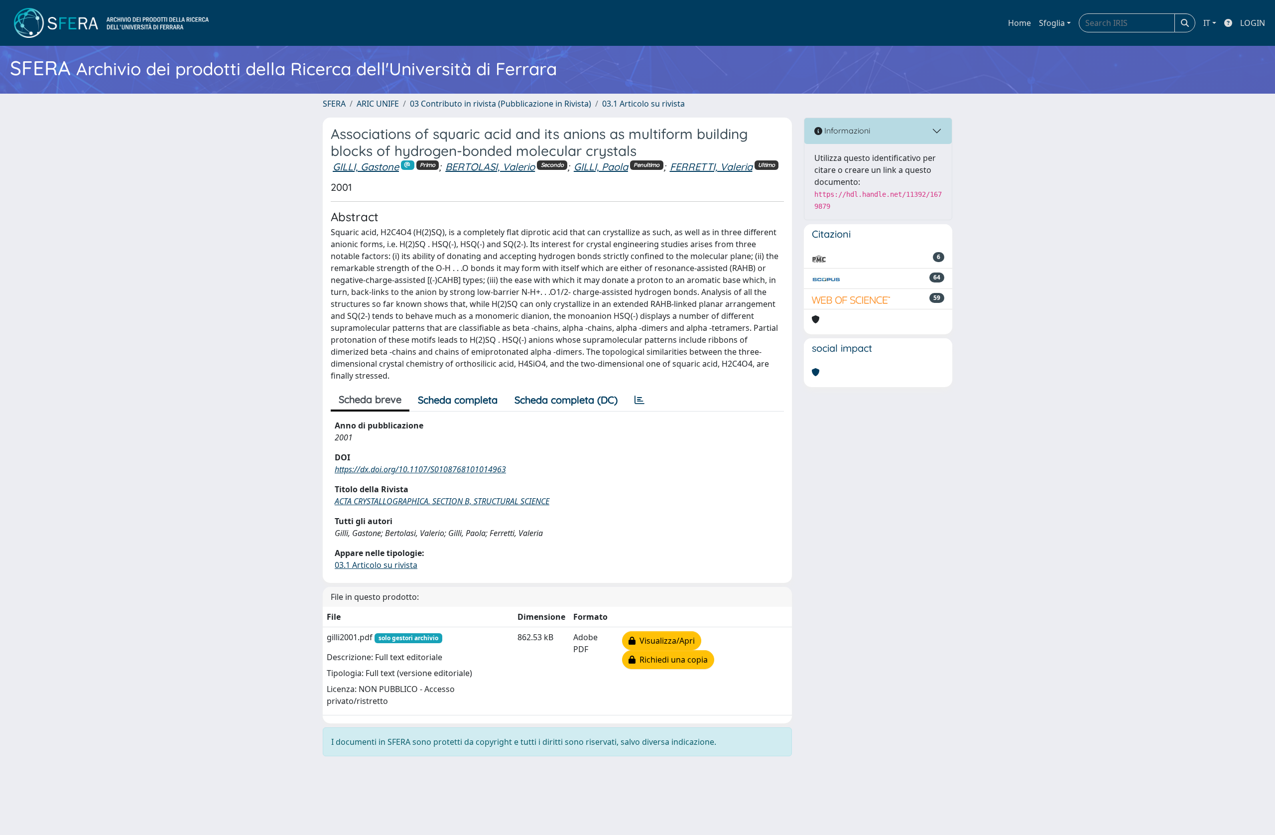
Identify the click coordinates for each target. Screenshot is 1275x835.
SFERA (334, 103)
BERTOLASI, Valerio (490, 166)
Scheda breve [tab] (370, 399)
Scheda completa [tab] (458, 400)
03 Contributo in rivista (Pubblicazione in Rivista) (500, 103)
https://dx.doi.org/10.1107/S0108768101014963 (420, 469)
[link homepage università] (111, 23)
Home (1019, 22)
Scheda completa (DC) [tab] (566, 400)
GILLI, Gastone (366, 166)
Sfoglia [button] (1052, 22)
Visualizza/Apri (665, 640)
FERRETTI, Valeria (711, 166)
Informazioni (846, 131)
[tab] (639, 400)
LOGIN (1252, 22)
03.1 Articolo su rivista (643, 103)
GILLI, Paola (601, 166)
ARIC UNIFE (378, 103)
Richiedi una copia (672, 659)
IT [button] (1206, 22)
